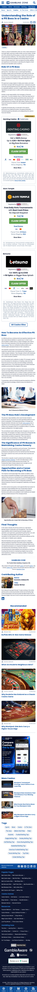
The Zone (31, 7)
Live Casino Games (24, 897)
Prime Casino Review (17, 921)
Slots (10, 7)
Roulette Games (23, 900)
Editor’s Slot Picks (19, 831)
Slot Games (14, 897)
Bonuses (17, 7)
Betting (24, 7)
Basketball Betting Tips (18, 846)
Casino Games (5, 897)
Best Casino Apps (6, 878)
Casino (4, 7)
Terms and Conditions (7, 934)
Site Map (28, 940)
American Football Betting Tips (18, 849)
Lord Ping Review (6, 921)
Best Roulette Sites (28, 884)
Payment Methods (6, 909)
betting (31, 566)
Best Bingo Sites (19, 881)
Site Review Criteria (6, 937)
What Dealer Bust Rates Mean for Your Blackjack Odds (24, 805)
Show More (17, 168)
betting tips (10, 567)
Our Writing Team (6, 931)
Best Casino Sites (6, 875)
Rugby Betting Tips (11, 838)
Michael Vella (7, 632)
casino (22, 566)
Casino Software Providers (18, 912)
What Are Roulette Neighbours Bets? (17, 664)
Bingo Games (5, 900)
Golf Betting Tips (9, 842)
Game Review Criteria (18, 937)
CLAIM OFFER (18, 151)
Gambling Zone (21, 569)
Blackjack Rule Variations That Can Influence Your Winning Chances (24, 794)
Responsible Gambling (20, 934)
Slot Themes (16, 909)
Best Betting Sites (26, 878)
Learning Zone (12, 928)
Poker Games (13, 900)
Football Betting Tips (22, 834)
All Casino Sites (18, 324)
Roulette (10, 834)
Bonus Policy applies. (20, 180)
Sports (9, 10)
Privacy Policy (24, 931)
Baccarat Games (16, 903)
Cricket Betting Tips (18, 857)
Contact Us (15, 931)
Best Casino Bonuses (17, 875)
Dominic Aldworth (8, 22)
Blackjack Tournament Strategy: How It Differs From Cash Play (24, 784)
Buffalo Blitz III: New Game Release (16, 635)
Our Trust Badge (6, 940)
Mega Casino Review (7, 918)
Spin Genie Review (18, 918)
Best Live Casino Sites (7, 881)
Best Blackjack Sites (7, 887)
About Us (20, 928)
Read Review (18, 157)
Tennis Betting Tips (14, 853)
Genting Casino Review (7, 915)
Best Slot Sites (16, 878)
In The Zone (24, 10)
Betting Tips (20, 890)
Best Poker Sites (17, 884)
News (3, 10)
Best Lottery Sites (18, 887)
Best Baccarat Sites (6, 884)
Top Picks (26, 853)
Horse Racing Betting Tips (25, 842)
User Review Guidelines (18, 940)
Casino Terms (25, 909)
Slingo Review (18, 915)
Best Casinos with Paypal (8, 890)
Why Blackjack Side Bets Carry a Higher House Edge (24, 815)
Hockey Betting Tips (25, 838)
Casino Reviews (5, 912)
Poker (29, 831)
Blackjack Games (6, 903)
